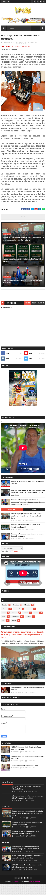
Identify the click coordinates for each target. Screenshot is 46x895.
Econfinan (16, 605)
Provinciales (16, 617)
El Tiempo (4, 609)
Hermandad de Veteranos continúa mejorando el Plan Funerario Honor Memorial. (23, 260)
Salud (3, 621)
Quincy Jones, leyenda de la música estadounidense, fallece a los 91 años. (26, 788)
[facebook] (32, 1)
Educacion (27, 605)
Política (4, 617)
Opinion (36, 613)
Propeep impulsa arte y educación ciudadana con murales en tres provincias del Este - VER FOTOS (25, 847)
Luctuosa (25, 613)
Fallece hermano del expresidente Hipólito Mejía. (24, 765)
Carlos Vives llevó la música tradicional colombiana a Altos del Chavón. (27, 688)
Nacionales (33, 43)
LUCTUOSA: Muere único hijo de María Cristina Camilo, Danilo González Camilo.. (26, 748)
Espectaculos (17, 609)
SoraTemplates (16, 881)
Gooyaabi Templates (35, 881)
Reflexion (28, 617)
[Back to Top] (31, 878)
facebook (41, 303)
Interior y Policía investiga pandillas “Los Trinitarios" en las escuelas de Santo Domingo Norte (27, 857)
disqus (34, 303)
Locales (15, 613)
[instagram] (41, 1)
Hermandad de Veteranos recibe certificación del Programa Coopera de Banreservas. (23, 281)
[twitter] (35, 1)
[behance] (44, 1)
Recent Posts (11, 510)
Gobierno (29, 609)
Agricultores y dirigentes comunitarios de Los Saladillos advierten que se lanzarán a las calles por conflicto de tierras (23, 238)
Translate (15, 551)
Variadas (14, 621)
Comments (34, 510)
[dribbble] (38, 1)
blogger (27, 303)
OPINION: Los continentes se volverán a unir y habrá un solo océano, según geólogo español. (27, 866)
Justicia (4, 613)
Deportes (4, 605)
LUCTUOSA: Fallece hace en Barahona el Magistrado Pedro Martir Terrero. (27, 757)
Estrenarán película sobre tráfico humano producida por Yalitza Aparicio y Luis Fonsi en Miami (27, 797)
